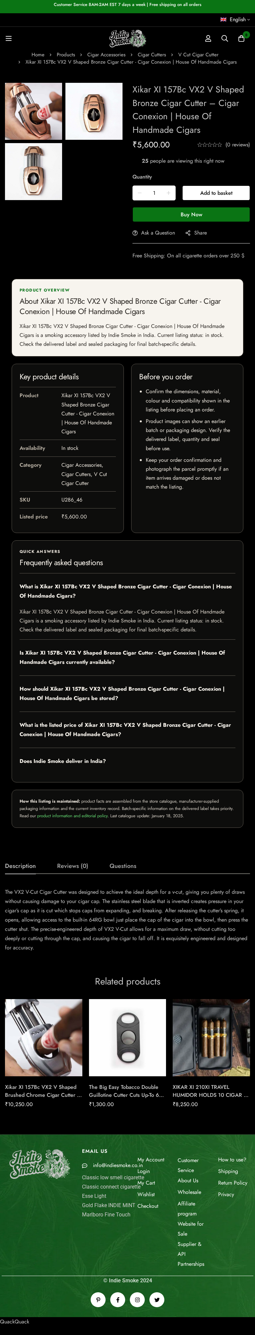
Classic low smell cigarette (113, 1177)
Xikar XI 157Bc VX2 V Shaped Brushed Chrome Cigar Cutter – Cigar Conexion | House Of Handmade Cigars (43, 1099)
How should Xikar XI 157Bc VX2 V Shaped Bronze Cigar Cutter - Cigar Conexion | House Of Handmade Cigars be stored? (122, 693)
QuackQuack (14, 1321)
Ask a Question (158, 233)
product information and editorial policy (72, 816)
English (238, 19)
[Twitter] (156, 1299)
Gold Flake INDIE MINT (108, 1205)
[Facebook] (117, 1299)
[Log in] (208, 38)
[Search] (224, 38)
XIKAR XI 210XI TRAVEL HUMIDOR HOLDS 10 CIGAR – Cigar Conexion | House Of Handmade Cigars (210, 1099)
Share (200, 233)
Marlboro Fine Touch (106, 1214)
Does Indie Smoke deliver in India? (63, 761)
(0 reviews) (237, 144)
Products (66, 54)
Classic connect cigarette (111, 1187)
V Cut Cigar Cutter (198, 54)
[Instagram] (137, 1299)
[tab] (20, 866)
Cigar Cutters (152, 54)
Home (38, 54)
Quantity (142, 177)
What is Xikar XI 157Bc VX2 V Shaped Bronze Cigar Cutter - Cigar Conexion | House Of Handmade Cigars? (126, 591)
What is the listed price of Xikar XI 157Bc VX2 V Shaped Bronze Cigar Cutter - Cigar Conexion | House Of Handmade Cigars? (125, 729)
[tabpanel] (127, 919)
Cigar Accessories (106, 54)
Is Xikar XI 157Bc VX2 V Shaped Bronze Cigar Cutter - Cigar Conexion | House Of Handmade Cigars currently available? (122, 657)
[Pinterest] (98, 1299)
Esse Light (94, 1196)
